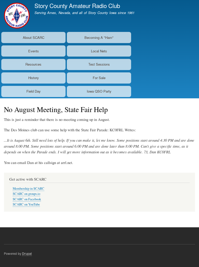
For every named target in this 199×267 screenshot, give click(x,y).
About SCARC (33, 37)
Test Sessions (99, 64)
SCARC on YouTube (26, 204)
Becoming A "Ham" (98, 37)
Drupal (27, 253)
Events (33, 51)
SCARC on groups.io (26, 193)
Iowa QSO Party (99, 91)
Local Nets (99, 51)
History (33, 77)
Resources (33, 64)
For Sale (99, 77)
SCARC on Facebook (27, 199)
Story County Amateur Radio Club (77, 5)
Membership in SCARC (28, 188)
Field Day (33, 91)
